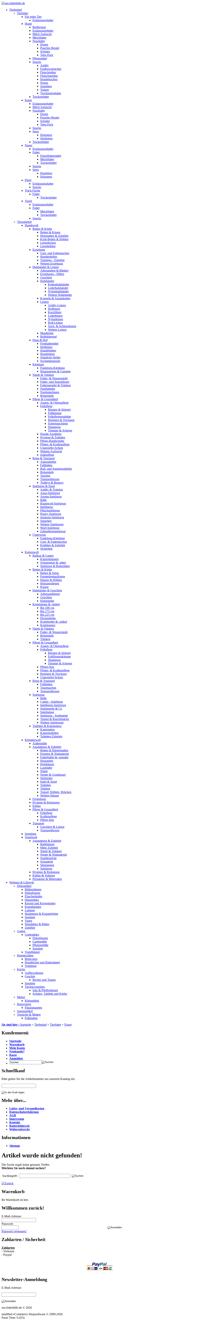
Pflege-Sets (47, 667)
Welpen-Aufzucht (51, 451)
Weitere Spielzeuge (52, 524)
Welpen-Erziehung (51, 263)
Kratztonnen (47, 625)
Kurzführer (54, 312)
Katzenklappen (49, 559)
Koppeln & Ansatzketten (55, 298)
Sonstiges (46, 86)
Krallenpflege (48, 816)
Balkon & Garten (43, 555)
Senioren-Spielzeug (52, 517)
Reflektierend (48, 336)
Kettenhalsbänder (58, 284)
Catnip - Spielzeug (51, 701)
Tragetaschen (48, 687)
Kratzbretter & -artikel (53, 621)
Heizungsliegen (49, 583)
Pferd (28, 180)
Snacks (36, 62)
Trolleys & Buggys (51, 482)
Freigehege (39, 799)
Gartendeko (32, 934)
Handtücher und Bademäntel (42, 962)
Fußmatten (31, 1018)
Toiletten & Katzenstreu (46, 726)
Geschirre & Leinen (52, 826)
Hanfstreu (46, 173)
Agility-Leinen (57, 305)
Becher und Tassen (44, 979)
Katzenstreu (47, 729)
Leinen (44, 301)
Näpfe (44, 771)
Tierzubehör (24, 221)
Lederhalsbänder (58, 288)
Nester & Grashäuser (53, 774)
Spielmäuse (47, 712)
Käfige (36, 806)
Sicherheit (46, 548)
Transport (38, 823)
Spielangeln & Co (51, 708)
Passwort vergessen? (14, 1231)
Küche (21, 969)
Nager (28, 145)
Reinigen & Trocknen (61, 420)
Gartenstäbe (39, 941)
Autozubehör (48, 461)
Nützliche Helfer (50, 357)
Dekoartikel (24, 886)
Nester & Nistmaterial (53, 854)
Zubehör (30, 927)
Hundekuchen (48, 79)
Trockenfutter (40, 96)
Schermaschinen (58, 423)
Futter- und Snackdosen (54, 381)
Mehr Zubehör (49, 847)
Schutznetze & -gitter (53, 562)
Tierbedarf (15, 9)
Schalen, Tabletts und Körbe (49, 993)
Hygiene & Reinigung (46, 802)
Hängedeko (32, 899)
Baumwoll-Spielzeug (53, 503)
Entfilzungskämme (59, 656)
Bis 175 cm (47, 611)
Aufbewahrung (34, 972)
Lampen (30, 910)
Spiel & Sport (48, 781)
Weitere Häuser (49, 795)
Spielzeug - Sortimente (54, 715)
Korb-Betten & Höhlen (54, 239)
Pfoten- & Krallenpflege (55, 444)
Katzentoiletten (49, 733)
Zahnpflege (47, 454)
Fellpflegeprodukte (59, 416)
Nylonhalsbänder (58, 291)
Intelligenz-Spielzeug (53, 705)
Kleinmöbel (32, 1000)
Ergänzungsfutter (42, 20)
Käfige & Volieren (43, 875)
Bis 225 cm (47, 614)
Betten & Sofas (49, 573)
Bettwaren (31, 959)
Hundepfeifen (48, 256)
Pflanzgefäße (40, 945)
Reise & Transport (43, 458)
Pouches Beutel (49, 48)
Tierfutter (22, 13)
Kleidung (38, 364)
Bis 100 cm (47, 607)
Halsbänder (47, 281)
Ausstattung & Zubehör (46, 746)
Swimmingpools (50, 361)
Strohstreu (46, 138)
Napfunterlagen (49, 392)
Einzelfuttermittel (50, 155)
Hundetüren (47, 354)
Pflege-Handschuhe (52, 441)
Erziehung (38, 249)
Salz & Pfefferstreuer (45, 990)
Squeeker (46, 520)
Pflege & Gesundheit (45, 399)
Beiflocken (39, 27)
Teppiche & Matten (29, 1014)
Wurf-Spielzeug (49, 527)
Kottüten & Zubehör (52, 545)
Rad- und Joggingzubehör (56, 468)
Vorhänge (31, 966)
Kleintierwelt (33, 740)
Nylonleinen (55, 319)
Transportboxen (49, 479)
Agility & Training (51, 489)
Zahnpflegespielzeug (53, 531)
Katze (28, 100)
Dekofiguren (32, 893)
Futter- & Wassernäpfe (54, 378)
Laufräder (46, 767)
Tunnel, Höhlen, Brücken (55, 792)
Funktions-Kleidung (52, 368)
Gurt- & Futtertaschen (53, 541)
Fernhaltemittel (49, 343)
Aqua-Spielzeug (50, 493)
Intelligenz (46, 507)
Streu (35, 131)
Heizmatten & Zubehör (54, 235)
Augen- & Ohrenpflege (54, 402)
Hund (28, 23)
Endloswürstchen (50, 69)
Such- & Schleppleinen (62, 326)
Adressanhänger (50, 594)
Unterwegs (39, 534)
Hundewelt (31, 225)
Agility (44, 65)
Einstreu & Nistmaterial (54, 753)
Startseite (16, 1024)
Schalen (45, 51)
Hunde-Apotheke (50, 434)
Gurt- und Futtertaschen (54, 253)
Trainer (44, 89)
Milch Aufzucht (42, 34)
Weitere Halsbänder (60, 294)
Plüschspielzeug (50, 510)
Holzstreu (46, 135)
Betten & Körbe (42, 228)
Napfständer (47, 388)
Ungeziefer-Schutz (51, 447)
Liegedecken (48, 242)
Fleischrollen (48, 72)
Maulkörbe (47, 333)
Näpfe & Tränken (43, 374)
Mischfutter (39, 37)
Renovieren (24, 1004)
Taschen (45, 475)
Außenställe (39, 743)
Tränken (45, 639)
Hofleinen (54, 308)
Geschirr (30, 976)
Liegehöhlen (47, 246)
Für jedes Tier (33, 16)
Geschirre (46, 277)
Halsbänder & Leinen (45, 267)
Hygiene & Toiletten (52, 437)
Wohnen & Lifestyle (21, 882)
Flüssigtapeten (33, 1007)
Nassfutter (38, 41)
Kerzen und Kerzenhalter (40, 903)
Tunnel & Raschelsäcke (54, 719)
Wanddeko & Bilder (37, 924)
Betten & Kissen (50, 232)
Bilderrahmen (33, 889)
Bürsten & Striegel (59, 409)
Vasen (28, 920)
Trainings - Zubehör (52, 260)
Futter (36, 152)
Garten (21, 931)
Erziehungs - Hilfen (52, 274)
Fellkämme (54, 413)
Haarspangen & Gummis (55, 371)
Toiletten (45, 785)
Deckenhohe (48, 618)
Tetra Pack (46, 55)
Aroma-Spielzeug (51, 496)
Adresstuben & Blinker (54, 270)
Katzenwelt (32, 552)
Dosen (44, 44)
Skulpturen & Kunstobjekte (41, 913)
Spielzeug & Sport (43, 486)
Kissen (44, 587)
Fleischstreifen (49, 75)
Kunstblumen (33, 906)
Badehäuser (47, 844)
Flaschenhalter (33, 896)
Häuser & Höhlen (51, 580)
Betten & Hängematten (54, 750)
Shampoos (54, 427)
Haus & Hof (40, 340)
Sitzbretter (46, 778)
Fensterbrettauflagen (52, 576)
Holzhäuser (47, 764)
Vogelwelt (31, 837)
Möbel (21, 997)
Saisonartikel (25, 1011)
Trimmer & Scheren (60, 430)
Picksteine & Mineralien (47, 879)
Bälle (43, 500)
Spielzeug (38, 694)
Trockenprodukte (50, 93)
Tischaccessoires (35, 986)
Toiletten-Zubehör (51, 736)
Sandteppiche (48, 858)
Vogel (28, 201)
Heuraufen (46, 760)
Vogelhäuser (32, 952)
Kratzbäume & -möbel (46, 604)
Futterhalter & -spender (54, 757)
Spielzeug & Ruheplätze (55, 566)
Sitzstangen (47, 865)
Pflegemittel (39, 58)
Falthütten (46, 465)
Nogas (44, 82)
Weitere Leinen (57, 329)
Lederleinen (55, 315)
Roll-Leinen (55, 322)
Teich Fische (32, 190)
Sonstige (30, 917)
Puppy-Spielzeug (50, 514)
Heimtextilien (25, 955)
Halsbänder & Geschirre (47, 590)
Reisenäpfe (47, 395)
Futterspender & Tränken (55, 385)
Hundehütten (48, 350)
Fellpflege (46, 406)
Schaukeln (46, 861)
